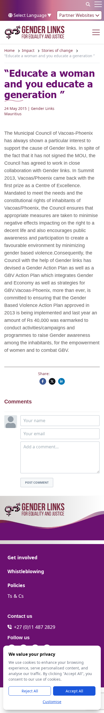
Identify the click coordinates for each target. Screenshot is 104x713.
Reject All (30, 690)
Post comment (37, 482)
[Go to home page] (34, 32)
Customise (52, 701)
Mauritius (13, 113)
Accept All (74, 690)
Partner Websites (77, 15)
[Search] (88, 4)
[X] (52, 381)
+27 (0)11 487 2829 (34, 627)
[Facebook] (42, 381)
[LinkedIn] (61, 381)
